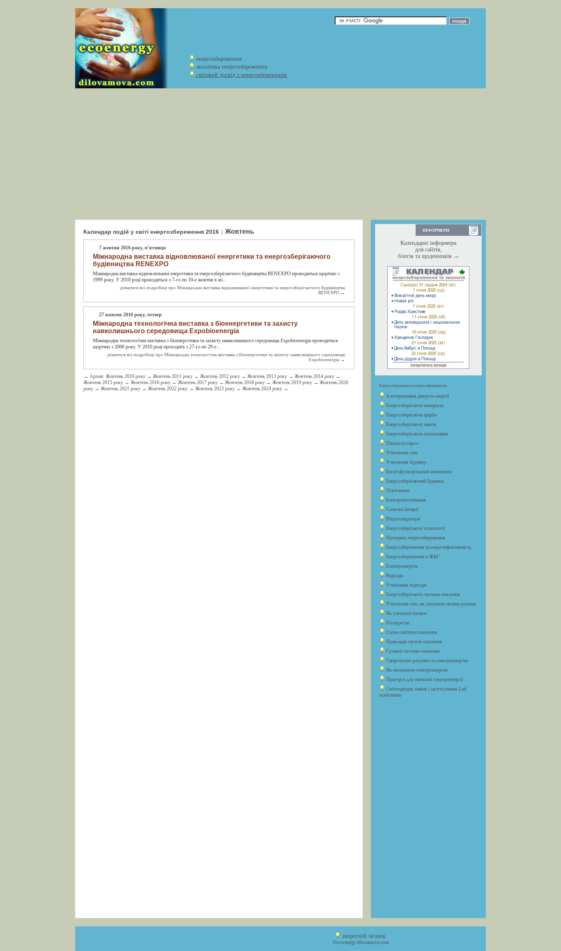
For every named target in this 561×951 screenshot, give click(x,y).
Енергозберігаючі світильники (416, 434)
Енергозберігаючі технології (414, 528)
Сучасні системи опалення (412, 651)
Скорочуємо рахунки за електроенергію (426, 660)
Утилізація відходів (406, 585)
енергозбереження (219, 59)
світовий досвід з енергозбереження (241, 75)
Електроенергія (401, 566)
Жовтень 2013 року (267, 376)
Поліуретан (397, 623)
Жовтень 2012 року (220, 376)
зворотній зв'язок (363, 936)
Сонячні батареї (401, 509)
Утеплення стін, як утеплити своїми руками (430, 604)
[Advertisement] (280, 154)
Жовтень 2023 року (215, 388)
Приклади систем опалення (413, 642)
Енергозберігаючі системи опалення (422, 594)
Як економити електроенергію (416, 670)
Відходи (394, 575)
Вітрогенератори (402, 519)
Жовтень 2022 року (168, 388)
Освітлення (397, 490)
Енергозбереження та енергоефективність (428, 547)
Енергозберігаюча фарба (411, 415)
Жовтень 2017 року (198, 382)
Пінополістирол (401, 443)
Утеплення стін (401, 453)
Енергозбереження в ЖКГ (412, 557)
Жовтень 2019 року (292, 382)
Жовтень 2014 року (314, 376)
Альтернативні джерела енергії (417, 396)
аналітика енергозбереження (232, 67)
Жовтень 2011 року (173, 376)
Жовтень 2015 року (103, 382)
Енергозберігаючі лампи (410, 424)
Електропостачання (405, 500)
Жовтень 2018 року (245, 382)
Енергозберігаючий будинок (414, 481)
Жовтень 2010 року (125, 376)
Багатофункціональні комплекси (418, 471)
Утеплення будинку (405, 462)
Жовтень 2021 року (120, 388)
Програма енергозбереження (415, 538)
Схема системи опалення (411, 632)
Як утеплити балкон (406, 613)
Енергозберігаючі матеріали (414, 405)
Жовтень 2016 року (150, 382)
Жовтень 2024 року (262, 388)
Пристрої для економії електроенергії (424, 679)
